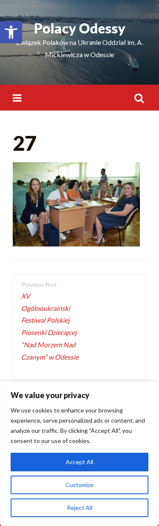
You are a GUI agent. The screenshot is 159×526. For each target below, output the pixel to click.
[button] (11, 32)
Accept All (79, 461)
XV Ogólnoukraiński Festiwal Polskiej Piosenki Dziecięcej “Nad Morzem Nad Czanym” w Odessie (49, 332)
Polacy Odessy (80, 28)
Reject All (79, 507)
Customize (79, 484)
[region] (79, 453)
